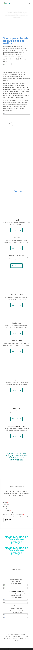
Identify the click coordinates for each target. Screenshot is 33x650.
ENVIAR (8, 520)
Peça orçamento (16, 22)
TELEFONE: (7, 511)
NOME (5, 502)
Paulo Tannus (13, 649)
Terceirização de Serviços (16, 12)
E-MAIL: (6, 506)
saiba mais (16, 230)
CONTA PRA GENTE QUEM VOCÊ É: (13, 515)
